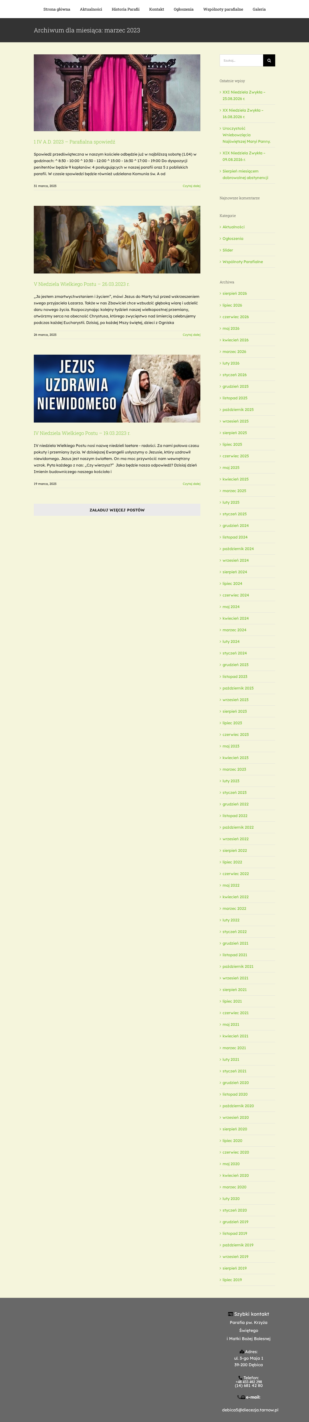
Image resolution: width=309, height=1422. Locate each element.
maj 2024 (231, 606)
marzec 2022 (234, 908)
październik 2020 (238, 1105)
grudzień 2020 (236, 1082)
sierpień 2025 (235, 432)
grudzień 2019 (235, 1221)
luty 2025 (231, 502)
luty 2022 (231, 920)
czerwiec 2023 (236, 734)
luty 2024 (231, 641)
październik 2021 (238, 966)
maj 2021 (231, 1024)
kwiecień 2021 (235, 1036)
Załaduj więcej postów (117, 510)
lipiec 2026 (232, 305)
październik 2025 (238, 409)
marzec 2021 (234, 1047)
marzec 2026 (234, 351)
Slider (228, 250)
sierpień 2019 (235, 1268)
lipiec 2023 (232, 722)
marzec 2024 (234, 629)
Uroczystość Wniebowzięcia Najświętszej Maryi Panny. (247, 135)
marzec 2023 (234, 769)
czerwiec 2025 (236, 455)
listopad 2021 (235, 954)
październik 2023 (238, 688)
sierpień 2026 (235, 293)
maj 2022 (231, 885)
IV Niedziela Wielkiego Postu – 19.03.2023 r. (82, 433)
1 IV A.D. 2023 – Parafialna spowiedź (74, 141)
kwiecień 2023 (235, 757)
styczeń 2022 (235, 931)
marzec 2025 (234, 490)
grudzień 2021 (235, 943)
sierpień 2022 (235, 850)
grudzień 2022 (236, 804)
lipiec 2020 (232, 1140)
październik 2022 (238, 827)
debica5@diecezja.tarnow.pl (250, 1409)
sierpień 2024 (235, 571)
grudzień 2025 (236, 386)
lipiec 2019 (232, 1279)
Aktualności (234, 226)
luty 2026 (231, 363)
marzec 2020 (234, 1187)
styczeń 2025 (235, 513)
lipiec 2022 (232, 862)
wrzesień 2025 (236, 421)
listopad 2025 (235, 397)
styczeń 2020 (235, 1210)
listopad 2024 (235, 537)
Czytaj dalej (191, 186)
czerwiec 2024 (236, 595)
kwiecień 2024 (236, 618)
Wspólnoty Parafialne (243, 261)
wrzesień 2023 (235, 699)
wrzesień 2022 (236, 838)
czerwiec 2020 (236, 1152)
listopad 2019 (235, 1233)
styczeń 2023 (234, 792)
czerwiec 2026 (236, 316)
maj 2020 (231, 1163)
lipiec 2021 (232, 1001)
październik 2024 (238, 548)
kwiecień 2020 (236, 1175)
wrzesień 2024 (236, 560)
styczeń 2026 (235, 374)
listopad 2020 (235, 1094)
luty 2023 (231, 780)
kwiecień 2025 (236, 479)
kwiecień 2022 (236, 896)
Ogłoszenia (233, 238)
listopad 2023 (235, 676)
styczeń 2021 (234, 1071)
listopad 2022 (235, 815)
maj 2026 (231, 328)
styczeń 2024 (235, 653)
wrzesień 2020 (236, 1117)
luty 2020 (231, 1198)
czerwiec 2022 (236, 873)
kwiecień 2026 (236, 340)
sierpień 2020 (235, 1129)
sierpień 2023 (235, 711)
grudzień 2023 (235, 664)
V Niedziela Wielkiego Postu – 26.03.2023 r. (82, 284)
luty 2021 (231, 1059)
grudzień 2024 (236, 525)
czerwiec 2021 (236, 1012)
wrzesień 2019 (235, 1256)
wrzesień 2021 (235, 978)
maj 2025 (231, 467)
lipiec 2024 (232, 583)
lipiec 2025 (232, 444)
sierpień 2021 (235, 989)
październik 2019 (238, 1244)
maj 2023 (231, 746)
